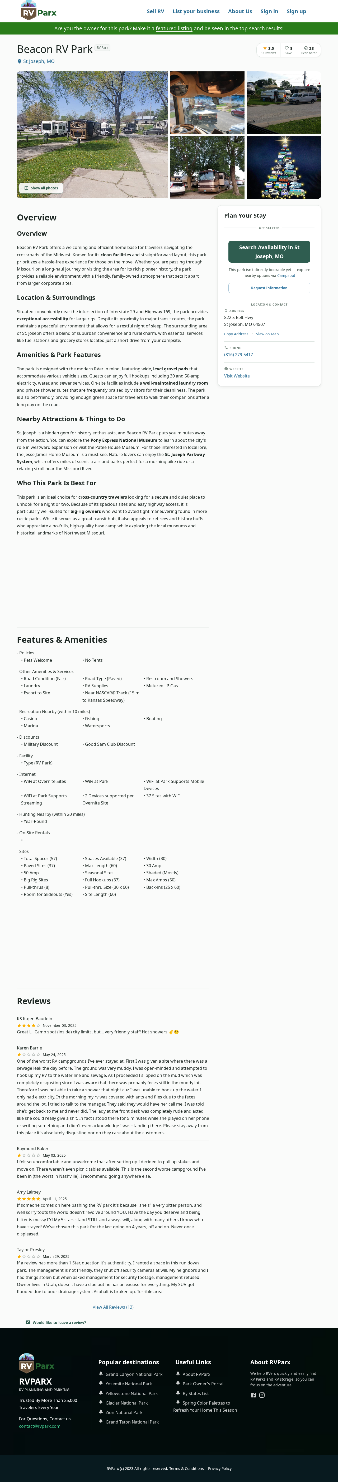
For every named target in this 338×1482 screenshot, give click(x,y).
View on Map (267, 333)
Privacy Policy (220, 1468)
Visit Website (237, 376)
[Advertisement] (113, 584)
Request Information (269, 287)
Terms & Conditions (186, 1468)
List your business (196, 11)
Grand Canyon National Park (134, 1374)
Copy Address (236, 333)
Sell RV (155, 11)
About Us (240, 11)
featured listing (174, 28)
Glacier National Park (127, 1403)
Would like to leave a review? (59, 1322)
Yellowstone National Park (132, 1393)
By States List (196, 1393)
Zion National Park (124, 1412)
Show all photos (44, 187)
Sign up (296, 11)
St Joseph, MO (39, 61)
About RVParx (196, 1374)
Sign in (269, 11)
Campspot (286, 275)
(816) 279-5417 (238, 354)
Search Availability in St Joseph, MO (269, 251)
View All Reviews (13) (113, 1307)
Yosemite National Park (129, 1384)
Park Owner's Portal (203, 1384)
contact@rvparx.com (39, 1426)
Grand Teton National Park (132, 1422)
